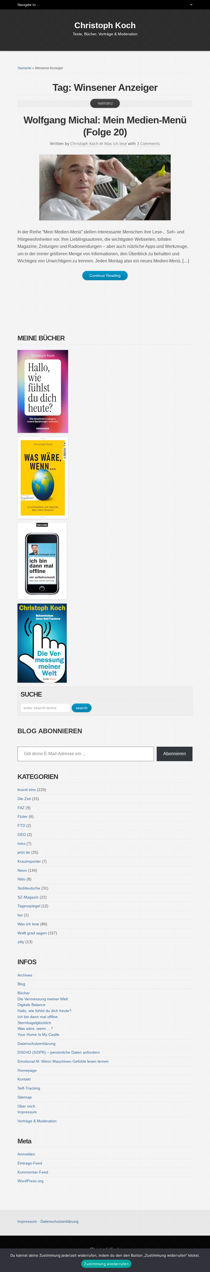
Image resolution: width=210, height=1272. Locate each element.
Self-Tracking (29, 1088)
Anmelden (26, 1154)
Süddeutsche (29, 888)
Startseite (24, 68)
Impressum (27, 1112)
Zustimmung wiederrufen (106, 1264)
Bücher (24, 993)
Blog (21, 984)
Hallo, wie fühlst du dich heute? (44, 1011)
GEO (22, 834)
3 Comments (148, 143)
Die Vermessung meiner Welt (43, 999)
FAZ (21, 807)
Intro (21, 843)
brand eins (27, 789)
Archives (25, 975)
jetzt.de (24, 852)
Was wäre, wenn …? (35, 1028)
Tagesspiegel (29, 906)
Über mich (26, 1106)
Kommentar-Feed (33, 1172)
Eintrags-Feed (30, 1163)
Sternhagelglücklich (34, 1023)
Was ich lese (115, 143)
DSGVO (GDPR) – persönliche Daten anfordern (59, 1052)
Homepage (27, 1070)
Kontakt (24, 1079)
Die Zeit (24, 798)
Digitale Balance (31, 1004)
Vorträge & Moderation (37, 1121)
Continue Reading (105, 275)
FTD (21, 825)
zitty (21, 942)
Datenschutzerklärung (37, 1043)
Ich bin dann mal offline (38, 1017)
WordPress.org (30, 1181)
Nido (21, 879)
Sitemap (25, 1097)
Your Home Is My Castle (38, 1034)
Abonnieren (174, 753)
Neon (22, 870)
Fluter (23, 816)
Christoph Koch (105, 25)
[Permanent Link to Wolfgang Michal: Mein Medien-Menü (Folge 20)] (105, 187)
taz (20, 915)
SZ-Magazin (28, 897)
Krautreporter (29, 861)
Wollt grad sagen (32, 933)
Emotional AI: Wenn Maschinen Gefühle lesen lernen (63, 1061)
